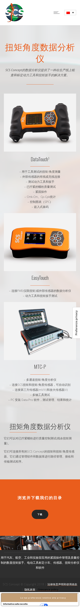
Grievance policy (48, 589)
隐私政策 (29, 589)
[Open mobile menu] (57, 12)
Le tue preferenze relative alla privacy (43, 598)
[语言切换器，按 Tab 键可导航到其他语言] (70, 12)
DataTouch (40, 159)
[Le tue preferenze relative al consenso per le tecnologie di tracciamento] (76, 322)
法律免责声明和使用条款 (62, 584)
